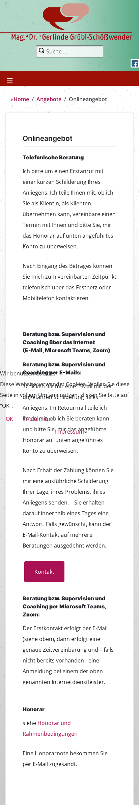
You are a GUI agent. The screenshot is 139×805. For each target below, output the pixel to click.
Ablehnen (38, 418)
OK (9, 418)
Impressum (69, 431)
